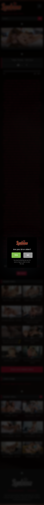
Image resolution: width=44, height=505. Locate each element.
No (28, 255)
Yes (16, 255)
